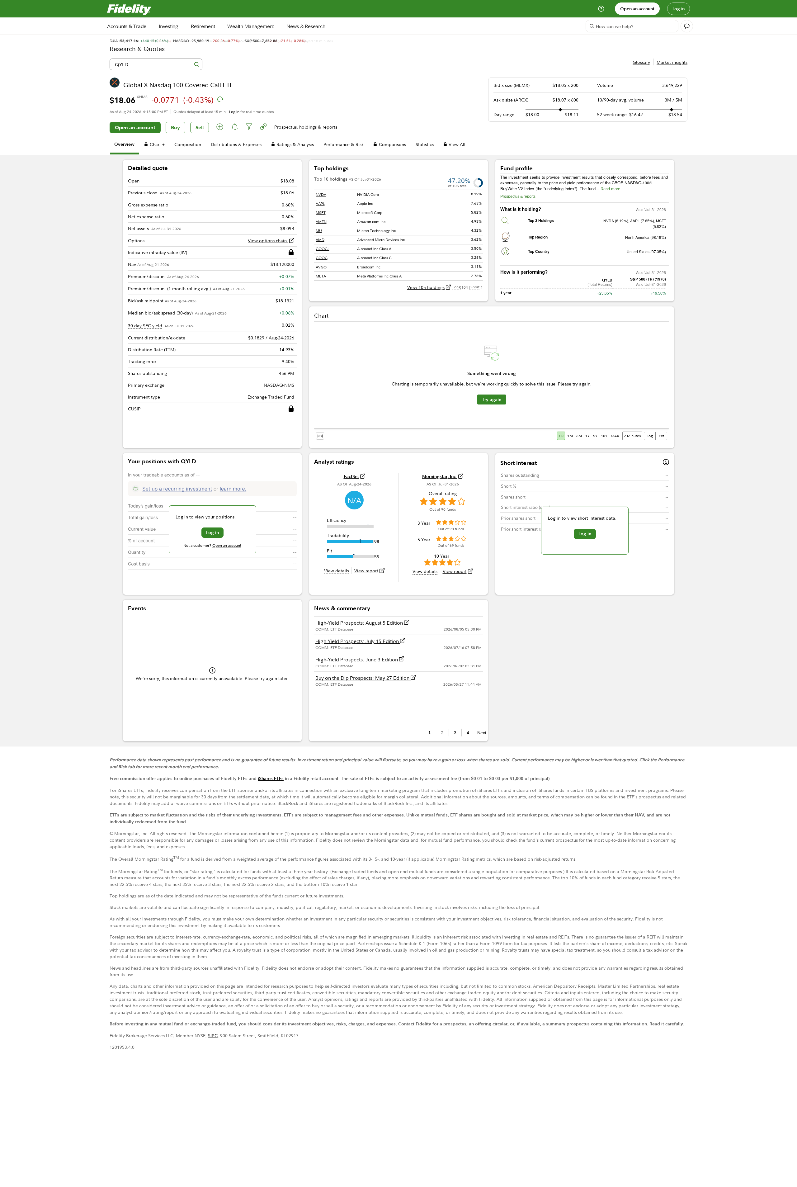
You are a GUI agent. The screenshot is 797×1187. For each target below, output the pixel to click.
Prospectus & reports (517, 196)
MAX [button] (615, 435)
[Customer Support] (601, 8)
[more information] (666, 463)
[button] (220, 127)
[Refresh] (220, 99)
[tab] (124, 145)
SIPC (213, 1035)
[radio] (561, 436)
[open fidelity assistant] (687, 26)
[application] (491, 382)
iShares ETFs (271, 778)
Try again (491, 399)
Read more (610, 189)
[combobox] (156, 64)
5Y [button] (595, 435)
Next (480, 732)
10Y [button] (604, 435)
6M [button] (579, 435)
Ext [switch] (661, 435)
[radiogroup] (588, 436)
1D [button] (561, 435)
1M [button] (570, 435)
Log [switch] (650, 435)
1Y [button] (587, 435)
